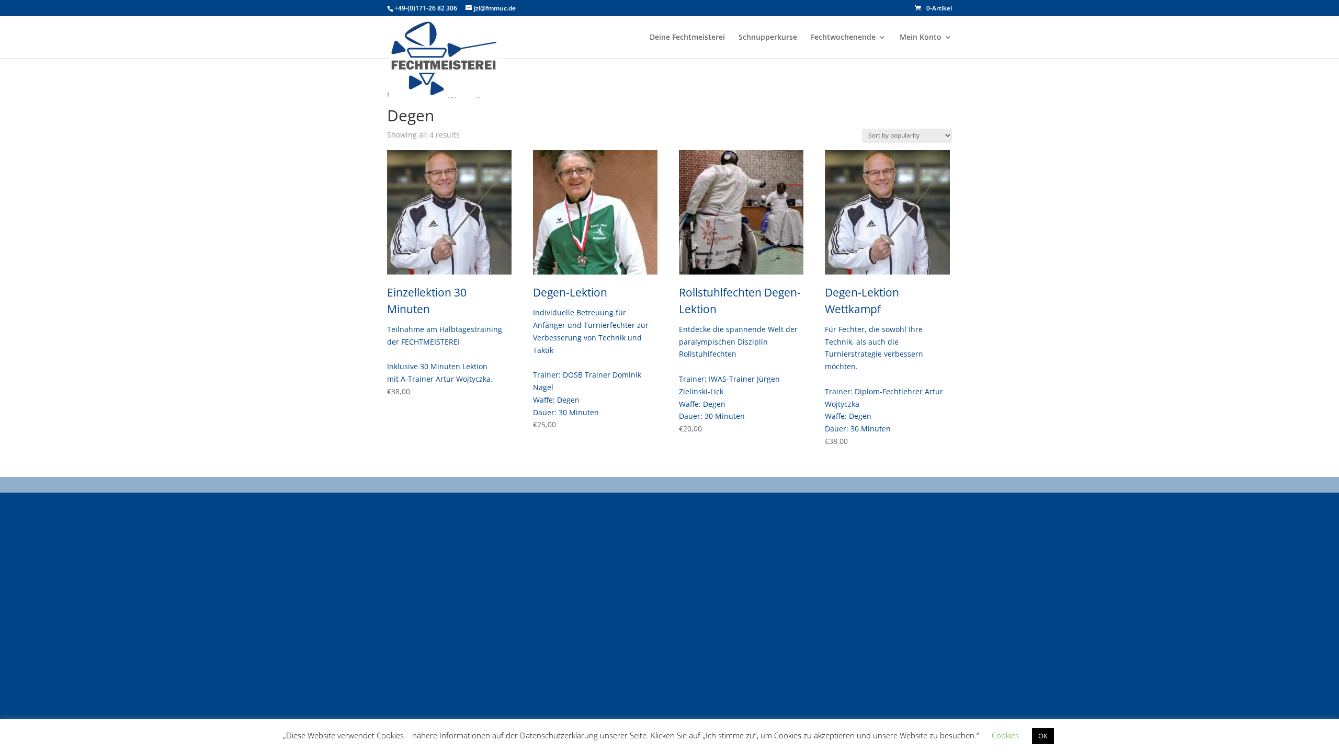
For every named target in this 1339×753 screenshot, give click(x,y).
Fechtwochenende (843, 37)
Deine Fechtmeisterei (687, 37)
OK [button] (1043, 735)
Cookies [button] (1005, 735)
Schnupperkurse (768, 37)
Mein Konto (920, 37)
